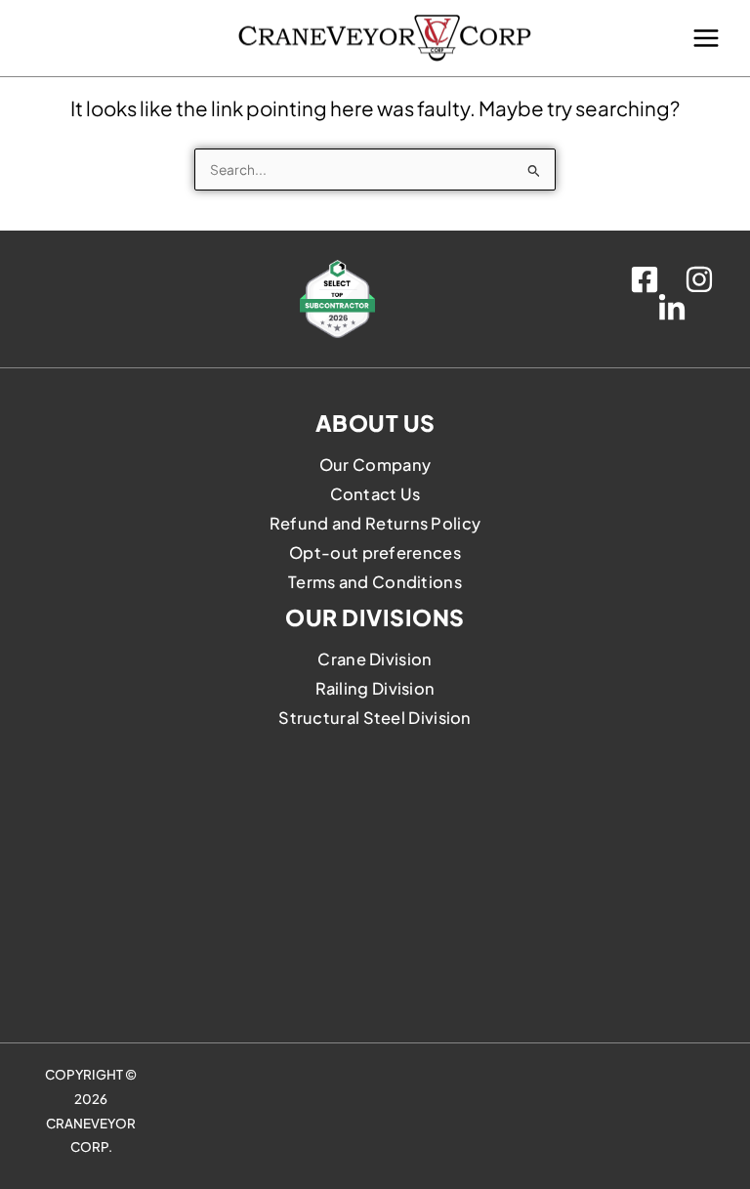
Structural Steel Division (375, 717)
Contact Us (375, 494)
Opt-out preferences (375, 552)
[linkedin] (674, 308)
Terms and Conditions (375, 582)
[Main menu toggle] (706, 38)
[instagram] (702, 279)
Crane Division (374, 659)
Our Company (375, 464)
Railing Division (375, 688)
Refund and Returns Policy (375, 523)
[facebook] (647, 279)
